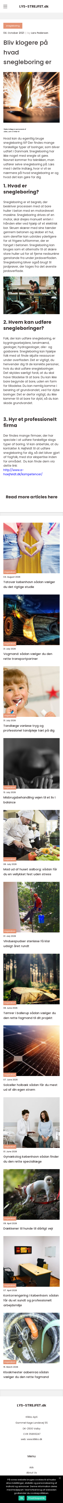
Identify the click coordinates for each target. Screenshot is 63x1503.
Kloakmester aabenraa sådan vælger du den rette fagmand (26, 1374)
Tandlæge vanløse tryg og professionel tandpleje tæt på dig (28, 728)
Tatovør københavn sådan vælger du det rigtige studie (29, 584)
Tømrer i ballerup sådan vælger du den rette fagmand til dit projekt (29, 1015)
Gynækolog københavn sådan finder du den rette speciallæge (31, 1159)
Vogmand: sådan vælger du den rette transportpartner (27, 656)
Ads (31, 1467)
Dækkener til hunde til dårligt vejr (28, 1228)
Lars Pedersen (39, 33)
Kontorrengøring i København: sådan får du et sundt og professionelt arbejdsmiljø (31, 1300)
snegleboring (13, 25)
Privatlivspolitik (36, 1498)
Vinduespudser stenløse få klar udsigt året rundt (26, 943)
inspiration (9, 572)
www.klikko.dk (34, 1439)
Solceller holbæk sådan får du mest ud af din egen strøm (30, 1087)
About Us (31, 1472)
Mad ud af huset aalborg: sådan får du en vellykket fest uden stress (30, 871)
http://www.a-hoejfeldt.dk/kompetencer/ (23, 472)
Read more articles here (31, 497)
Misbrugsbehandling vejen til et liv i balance (29, 799)
